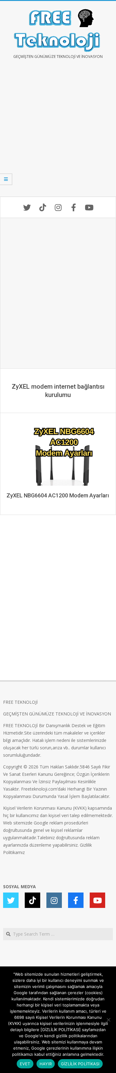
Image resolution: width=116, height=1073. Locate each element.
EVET (25, 1063)
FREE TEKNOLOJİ (20, 702)
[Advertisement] (58, 132)
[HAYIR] (108, 1020)
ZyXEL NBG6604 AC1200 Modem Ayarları (57, 495)
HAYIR (46, 1063)
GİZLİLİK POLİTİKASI (80, 1063)
